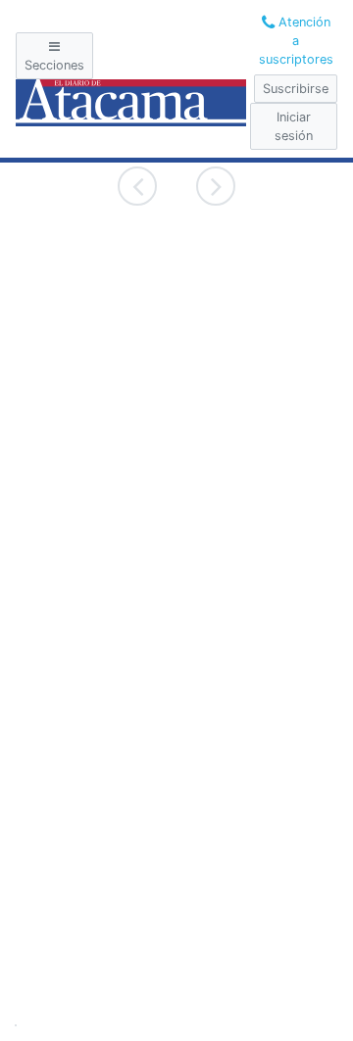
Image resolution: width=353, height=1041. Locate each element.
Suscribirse (295, 88)
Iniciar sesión (294, 126)
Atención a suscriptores (296, 41)
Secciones (54, 65)
